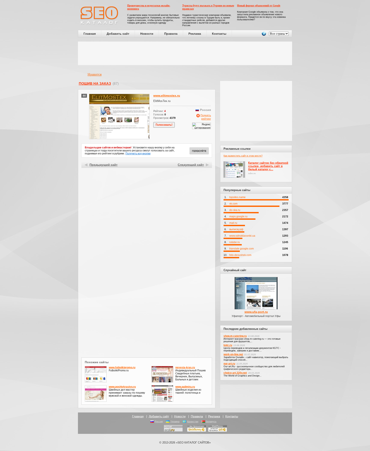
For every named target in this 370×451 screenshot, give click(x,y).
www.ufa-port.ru (256, 312)
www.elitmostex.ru (166, 95)
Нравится (94, 74)
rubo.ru (252, 173)
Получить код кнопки (138, 153)
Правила (171, 33)
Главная (90, 33)
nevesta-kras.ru (185, 367)
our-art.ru (229, 363)
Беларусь (211, 421)
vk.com (233, 203)
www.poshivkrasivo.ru (122, 386)
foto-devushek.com (240, 255)
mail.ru (233, 222)
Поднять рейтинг (205, 117)
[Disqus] (146, 300)
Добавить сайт (118, 33)
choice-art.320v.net (235, 372)
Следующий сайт (191, 164)
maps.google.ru (238, 216)
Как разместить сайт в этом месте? (243, 155)
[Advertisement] (185, 53)
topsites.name (237, 197)
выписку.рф (236, 229)
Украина (174, 421)
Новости (146, 33)
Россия (159, 421)
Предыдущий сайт (104, 164)
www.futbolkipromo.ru (122, 367)
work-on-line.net (233, 354)
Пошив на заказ (95, 83)
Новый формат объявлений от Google (258, 5)
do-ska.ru (234, 210)
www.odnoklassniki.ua (242, 235)
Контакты (219, 33)
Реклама (194, 33)
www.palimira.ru (185, 386)
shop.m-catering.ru (235, 336)
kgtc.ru (228, 345)
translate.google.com (241, 248)
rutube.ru (234, 242)
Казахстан (192, 421)
